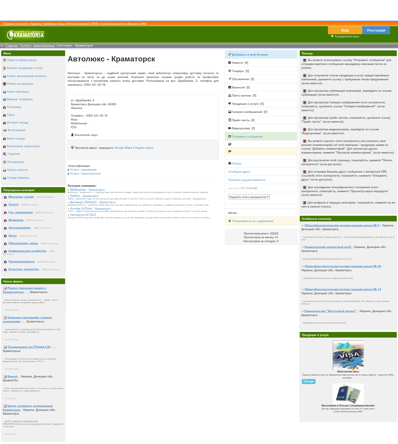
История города (17, 122)
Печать (236, 163)
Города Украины (18, 177)
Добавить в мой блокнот (250, 54)
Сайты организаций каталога (26, 76)
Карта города (16, 138)
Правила (35, 24)
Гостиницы (14, 107)
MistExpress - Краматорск (87, 189)
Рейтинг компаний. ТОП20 (82, 24)
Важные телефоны (20, 99)
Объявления (15, 162)
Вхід (345, 30)
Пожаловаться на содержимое (252, 221)
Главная (8, 24)
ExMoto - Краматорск (84, 196)
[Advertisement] (199, 10)
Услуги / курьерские (83, 169)
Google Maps (123, 147)
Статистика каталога (113, 24)
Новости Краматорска (22, 60)
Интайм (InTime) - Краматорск (90, 208)
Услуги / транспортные (85, 173)
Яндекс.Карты (144, 147)
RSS (143, 24)
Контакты (133, 24)
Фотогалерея (16, 130)
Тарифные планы (54, 24)
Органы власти (17, 169)
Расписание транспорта (23, 146)
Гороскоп (14, 153)
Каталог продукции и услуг (25, 68)
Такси (11, 114)
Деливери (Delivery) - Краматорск (92, 202)
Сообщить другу (239, 171)
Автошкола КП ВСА (83, 214)
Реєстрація (376, 30)
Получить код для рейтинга (246, 180)
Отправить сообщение (247, 136)
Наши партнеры (18, 91)
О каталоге (22, 24)
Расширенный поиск (347, 36)
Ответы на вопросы (20, 83)
